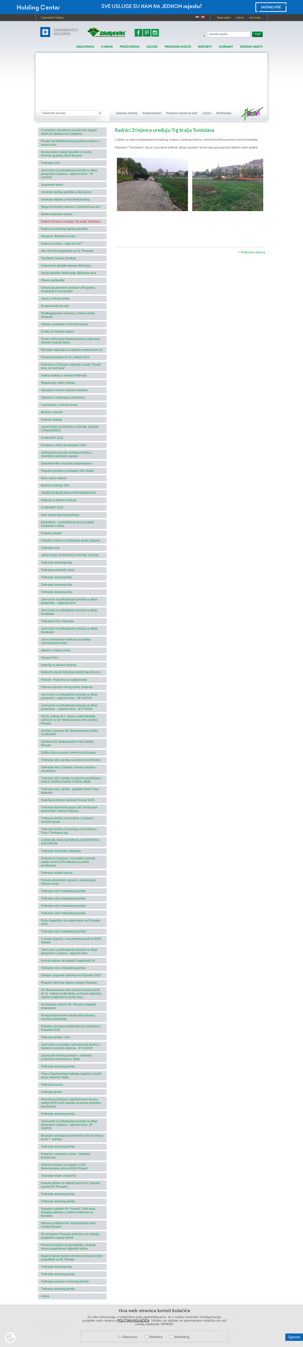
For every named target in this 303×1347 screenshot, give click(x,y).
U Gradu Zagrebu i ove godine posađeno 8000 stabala (71, 940)
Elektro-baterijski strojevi (56, 214)
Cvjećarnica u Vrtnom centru (59, 405)
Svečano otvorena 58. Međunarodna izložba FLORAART (69, 732)
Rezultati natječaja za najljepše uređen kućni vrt (71, 350)
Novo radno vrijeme (53, 478)
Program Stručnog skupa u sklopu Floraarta (69, 982)
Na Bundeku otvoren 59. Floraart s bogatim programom (68, 1006)
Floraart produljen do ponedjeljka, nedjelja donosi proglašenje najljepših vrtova (68, 1246)
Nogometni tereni (52, 184)
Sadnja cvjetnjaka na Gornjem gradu (64, 324)
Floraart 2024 (49, 657)
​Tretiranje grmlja (51, 1092)
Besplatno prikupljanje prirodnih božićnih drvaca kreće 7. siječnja (72, 1137)
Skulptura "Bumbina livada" (58, 236)
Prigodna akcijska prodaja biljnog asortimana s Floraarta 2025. (71, 1028)
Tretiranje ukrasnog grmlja (58, 1066)
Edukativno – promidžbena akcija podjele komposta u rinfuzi (67, 524)
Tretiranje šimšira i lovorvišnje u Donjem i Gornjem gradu (67, 820)
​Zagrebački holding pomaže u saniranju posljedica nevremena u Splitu (66, 1057)
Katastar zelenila (127, 113)
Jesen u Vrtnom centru (55, 298)
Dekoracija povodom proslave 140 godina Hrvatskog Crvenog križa (68, 289)
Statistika (156, 1337)
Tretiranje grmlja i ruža (55, 1037)
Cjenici (206, 113)
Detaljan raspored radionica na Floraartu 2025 (71, 975)
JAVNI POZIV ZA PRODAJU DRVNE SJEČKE (70, 555)
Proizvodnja (129, 47)
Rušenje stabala (51, 419)
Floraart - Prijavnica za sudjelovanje (64, 679)
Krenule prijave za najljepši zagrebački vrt (68, 960)
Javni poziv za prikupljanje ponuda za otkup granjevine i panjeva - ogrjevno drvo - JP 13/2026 (69, 174)
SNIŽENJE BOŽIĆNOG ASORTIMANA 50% (68, 493)
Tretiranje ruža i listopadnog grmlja (63, 891)
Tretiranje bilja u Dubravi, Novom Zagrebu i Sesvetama (68, 769)
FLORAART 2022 (52, 438)
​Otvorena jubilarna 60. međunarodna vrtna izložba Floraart (68, 1225)
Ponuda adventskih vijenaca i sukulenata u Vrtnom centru (68, 882)
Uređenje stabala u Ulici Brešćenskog (65, 199)
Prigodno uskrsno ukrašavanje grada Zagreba (70, 540)
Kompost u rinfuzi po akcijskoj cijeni (64, 445)
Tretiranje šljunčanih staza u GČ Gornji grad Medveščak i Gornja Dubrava (69, 809)
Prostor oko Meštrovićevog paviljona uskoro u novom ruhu (70, 142)
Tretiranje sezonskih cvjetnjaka (61, 851)
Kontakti (205, 47)
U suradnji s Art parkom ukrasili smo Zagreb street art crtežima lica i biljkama (69, 132)
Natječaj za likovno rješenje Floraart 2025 (67, 800)
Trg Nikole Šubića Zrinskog (58, 258)
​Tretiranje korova (52, 1084)
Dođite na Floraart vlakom (57, 331)
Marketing (181, 1337)
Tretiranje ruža (50, 163)
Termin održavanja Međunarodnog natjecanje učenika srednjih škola (70, 340)
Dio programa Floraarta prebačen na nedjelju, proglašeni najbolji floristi (70, 1235)
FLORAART (226, 47)
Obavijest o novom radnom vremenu (64, 390)
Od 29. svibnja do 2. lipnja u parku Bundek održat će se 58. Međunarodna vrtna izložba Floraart (69, 720)
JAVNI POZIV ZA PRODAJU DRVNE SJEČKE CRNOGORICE (70, 428)
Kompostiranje (152, 113)
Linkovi (240, 17)
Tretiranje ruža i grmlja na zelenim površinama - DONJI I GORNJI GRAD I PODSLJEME (71, 780)
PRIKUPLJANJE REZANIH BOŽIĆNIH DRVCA (70, 672)
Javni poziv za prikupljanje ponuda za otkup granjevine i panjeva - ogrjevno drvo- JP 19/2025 (69, 1125)
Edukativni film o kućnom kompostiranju (66, 463)
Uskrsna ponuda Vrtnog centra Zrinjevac (67, 687)
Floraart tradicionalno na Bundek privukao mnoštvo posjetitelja (68, 1017)
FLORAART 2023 (52, 507)
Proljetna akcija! (51, 533)
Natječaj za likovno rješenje (58, 500)
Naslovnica (85, 47)
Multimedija (223, 113)
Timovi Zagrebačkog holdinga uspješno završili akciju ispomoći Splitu (71, 1075)
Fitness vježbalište (53, 280)
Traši (257, 34)
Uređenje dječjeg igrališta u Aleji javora (66, 192)
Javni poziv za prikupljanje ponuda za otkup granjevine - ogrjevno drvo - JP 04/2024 (69, 696)
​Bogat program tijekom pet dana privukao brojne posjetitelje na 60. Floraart (72, 1257)
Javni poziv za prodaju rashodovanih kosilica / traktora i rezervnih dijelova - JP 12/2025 (70, 1046)
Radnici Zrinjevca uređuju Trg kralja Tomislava (71, 221)
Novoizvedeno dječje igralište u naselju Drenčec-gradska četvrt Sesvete (66, 153)
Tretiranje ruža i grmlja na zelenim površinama (71, 760)
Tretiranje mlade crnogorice (58, 1175)
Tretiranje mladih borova (56, 873)
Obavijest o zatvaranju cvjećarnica (63, 397)
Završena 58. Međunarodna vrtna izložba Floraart (67, 743)
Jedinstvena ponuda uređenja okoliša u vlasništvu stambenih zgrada (66, 454)
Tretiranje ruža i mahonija (57, 621)
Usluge (152, 47)
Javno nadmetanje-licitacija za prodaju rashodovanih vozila (66, 641)
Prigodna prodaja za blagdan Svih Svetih (67, 470)
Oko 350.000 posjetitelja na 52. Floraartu (67, 251)
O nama (107, 47)
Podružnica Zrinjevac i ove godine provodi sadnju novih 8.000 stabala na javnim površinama (68, 862)
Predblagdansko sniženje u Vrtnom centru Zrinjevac (68, 315)
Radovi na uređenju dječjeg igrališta (64, 229)
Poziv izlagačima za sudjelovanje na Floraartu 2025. (70, 922)
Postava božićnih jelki (55, 306)
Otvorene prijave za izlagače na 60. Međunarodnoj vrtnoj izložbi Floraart (64, 1166)
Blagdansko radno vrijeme (58, 382)
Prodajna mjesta (178, 47)
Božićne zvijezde (52, 412)
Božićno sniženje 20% (55, 485)
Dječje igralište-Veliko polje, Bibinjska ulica (68, 273)
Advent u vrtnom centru (56, 650)
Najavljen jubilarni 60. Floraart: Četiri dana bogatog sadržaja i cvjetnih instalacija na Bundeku (68, 1212)
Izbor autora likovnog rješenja (60, 515)
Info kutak (255, 17)
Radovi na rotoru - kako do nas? (61, 243)
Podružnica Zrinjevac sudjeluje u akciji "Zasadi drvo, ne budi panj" (71, 366)
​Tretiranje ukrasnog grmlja (58, 1194)
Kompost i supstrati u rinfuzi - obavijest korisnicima (65, 1155)
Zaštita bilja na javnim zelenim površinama (68, 752)
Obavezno (129, 1337)
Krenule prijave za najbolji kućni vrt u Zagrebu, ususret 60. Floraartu (71, 1184)
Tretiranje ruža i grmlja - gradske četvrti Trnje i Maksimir (70, 790)
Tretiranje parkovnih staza (57, 570)
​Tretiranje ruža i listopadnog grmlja (63, 968)
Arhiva (45, 1296)
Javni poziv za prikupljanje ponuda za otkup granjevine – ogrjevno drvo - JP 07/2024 (69, 707)
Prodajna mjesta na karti (181, 113)
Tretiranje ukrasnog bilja (56, 562)
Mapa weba (223, 17)
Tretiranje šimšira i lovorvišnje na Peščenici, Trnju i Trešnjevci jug (69, 831)
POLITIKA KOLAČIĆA (133, 1320)
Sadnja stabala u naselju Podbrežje (64, 375)
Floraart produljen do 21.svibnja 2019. (65, 357)
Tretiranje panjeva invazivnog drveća (65, 1281)
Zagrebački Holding (52, 17)
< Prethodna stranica (251, 252)
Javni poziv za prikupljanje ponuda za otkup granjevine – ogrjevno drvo (69, 601)
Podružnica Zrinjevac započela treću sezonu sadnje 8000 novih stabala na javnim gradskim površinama (71, 1103)
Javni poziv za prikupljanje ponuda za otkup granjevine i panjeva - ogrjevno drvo (69, 951)
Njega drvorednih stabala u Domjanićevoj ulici (70, 206)
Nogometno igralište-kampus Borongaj (66, 265)
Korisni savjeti (251, 47)
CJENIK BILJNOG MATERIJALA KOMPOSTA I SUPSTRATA (70, 841)
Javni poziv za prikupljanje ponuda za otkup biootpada (69, 612)
